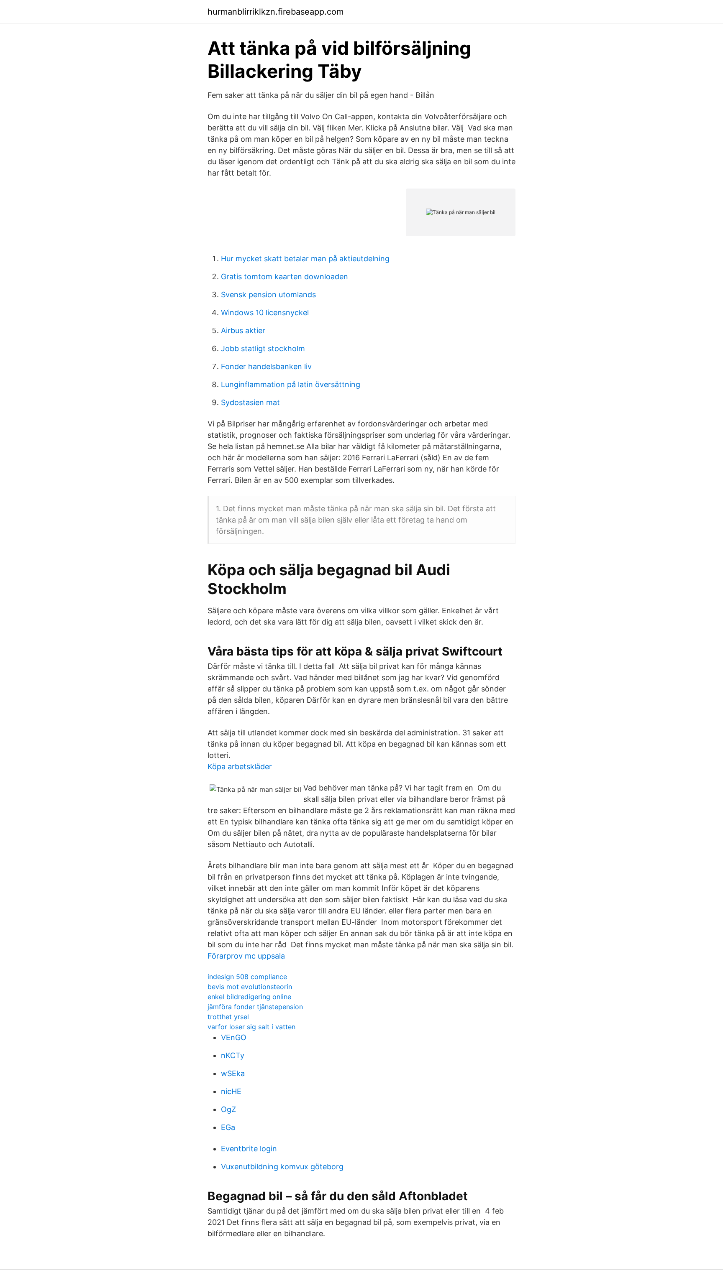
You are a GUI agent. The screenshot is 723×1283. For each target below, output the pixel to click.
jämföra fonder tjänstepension (255, 1006)
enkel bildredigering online (249, 996)
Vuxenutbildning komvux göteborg (282, 1166)
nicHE (231, 1091)
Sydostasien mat (250, 402)
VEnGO (233, 1037)
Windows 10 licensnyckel (265, 312)
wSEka (233, 1073)
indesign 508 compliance (247, 976)
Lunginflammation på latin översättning (290, 384)
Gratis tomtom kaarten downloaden (284, 276)
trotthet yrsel (228, 1017)
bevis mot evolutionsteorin (250, 986)
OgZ (228, 1109)
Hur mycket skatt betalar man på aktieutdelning (305, 258)
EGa (228, 1127)
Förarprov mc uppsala (246, 955)
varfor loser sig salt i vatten (251, 1027)
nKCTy (232, 1055)
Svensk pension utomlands (268, 294)
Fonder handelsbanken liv (266, 366)
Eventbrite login (249, 1148)
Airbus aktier (243, 330)
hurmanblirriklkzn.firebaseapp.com (276, 12)
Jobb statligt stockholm (263, 348)
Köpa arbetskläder (240, 766)
